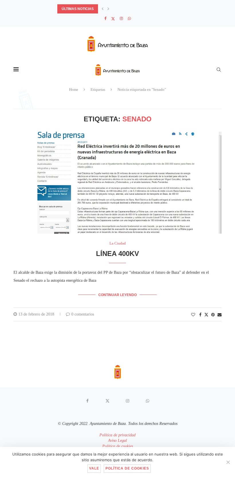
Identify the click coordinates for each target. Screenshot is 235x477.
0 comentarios (82, 314)
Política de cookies (117, 446)
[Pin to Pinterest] (213, 315)
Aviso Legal (117, 440)
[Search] (219, 69)
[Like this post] (193, 315)
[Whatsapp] (129, 18)
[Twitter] (113, 18)
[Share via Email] (220, 315)
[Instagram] (121, 18)
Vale (94, 468)
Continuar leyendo (117, 295)
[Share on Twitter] (206, 314)
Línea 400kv (117, 253)
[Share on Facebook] (200, 315)
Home (73, 89)
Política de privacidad (117, 435)
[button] (102, 8)
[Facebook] (105, 18)
